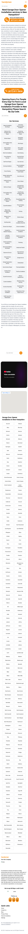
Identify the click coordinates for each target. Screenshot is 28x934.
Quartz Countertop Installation (7, 242)
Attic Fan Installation (7, 152)
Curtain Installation (7, 281)
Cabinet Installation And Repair (7, 126)
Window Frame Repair (7, 217)
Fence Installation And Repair (20, 166)
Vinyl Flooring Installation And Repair (20, 193)
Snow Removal (20, 176)
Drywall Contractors (7, 276)
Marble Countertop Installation (21, 236)
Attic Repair (20, 143)
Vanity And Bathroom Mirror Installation (20, 126)
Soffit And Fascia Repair (7, 181)
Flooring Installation (20, 267)
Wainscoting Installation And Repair (7, 211)
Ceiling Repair (20, 262)
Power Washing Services (7, 157)
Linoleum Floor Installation (7, 271)
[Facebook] (17, 900)
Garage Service (20, 257)
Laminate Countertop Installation (7, 237)
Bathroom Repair (7, 187)
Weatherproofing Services (20, 281)
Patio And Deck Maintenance (20, 252)
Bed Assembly (7, 222)
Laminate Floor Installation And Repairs (20, 187)
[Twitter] (13, 900)
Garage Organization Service (7, 263)
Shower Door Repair (7, 226)
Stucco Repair (21, 181)
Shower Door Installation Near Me (20, 222)
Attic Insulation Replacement (7, 148)
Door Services (21, 161)
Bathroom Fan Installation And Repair (7, 133)
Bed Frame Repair (7, 161)
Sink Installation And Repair (7, 143)
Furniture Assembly (7, 286)
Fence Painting (7, 171)
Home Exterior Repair (7, 267)
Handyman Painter (21, 247)
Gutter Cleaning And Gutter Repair (20, 171)
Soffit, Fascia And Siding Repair (7, 297)
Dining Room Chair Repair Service (20, 292)
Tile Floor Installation (20, 271)
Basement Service (7, 252)
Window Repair (20, 217)
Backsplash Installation (20, 138)
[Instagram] (10, 900)
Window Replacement (20, 276)
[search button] (25, 6)
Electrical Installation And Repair (7, 247)
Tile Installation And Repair (7, 193)
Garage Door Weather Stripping (7, 231)
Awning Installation (7, 166)
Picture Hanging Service (20, 205)
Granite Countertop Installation (20, 231)
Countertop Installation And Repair (20, 133)
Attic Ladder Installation (20, 148)
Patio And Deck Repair (7, 257)
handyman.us (9, 922)
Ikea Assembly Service (20, 286)
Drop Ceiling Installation (7, 292)
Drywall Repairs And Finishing (20, 200)
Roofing (20, 211)
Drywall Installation (7, 205)
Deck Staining (20, 152)
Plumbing (20, 242)
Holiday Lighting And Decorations (7, 176)
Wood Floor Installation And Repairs (7, 200)
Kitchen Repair (7, 138)
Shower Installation (20, 226)
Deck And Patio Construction (20, 157)
